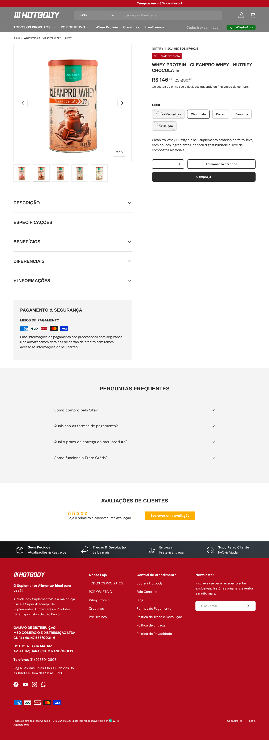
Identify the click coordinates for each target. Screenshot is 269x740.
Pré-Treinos (154, 27)
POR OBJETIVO (73, 27)
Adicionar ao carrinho (221, 164)
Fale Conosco (147, 591)
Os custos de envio (165, 87)
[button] (253, 15)
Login (217, 27)
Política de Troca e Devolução (159, 617)
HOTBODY (57, 721)
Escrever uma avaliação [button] (170, 515)
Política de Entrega (151, 625)
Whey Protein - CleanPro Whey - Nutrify (48, 38)
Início (16, 38)
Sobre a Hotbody (150, 583)
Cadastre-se (197, 27)
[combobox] (148, 15)
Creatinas (131, 27)
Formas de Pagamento (154, 608)
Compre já (203, 177)
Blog (140, 600)
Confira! (157, 3)
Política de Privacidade (154, 634)
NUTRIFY (157, 48)
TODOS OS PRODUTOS (31, 27)
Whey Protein (106, 27)
